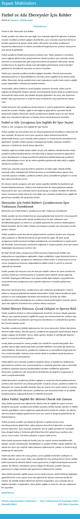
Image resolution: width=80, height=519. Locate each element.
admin (30, 20)
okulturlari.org (40, 26)
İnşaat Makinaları (19, 3)
